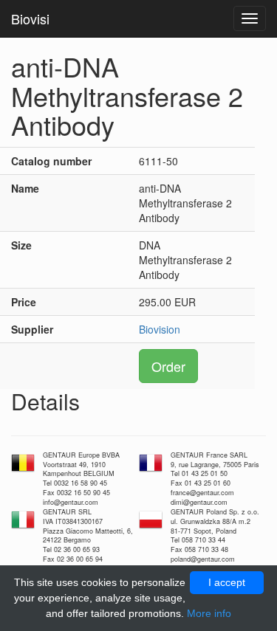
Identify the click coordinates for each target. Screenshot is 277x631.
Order (168, 366)
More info (209, 613)
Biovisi (30, 18)
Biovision (159, 329)
